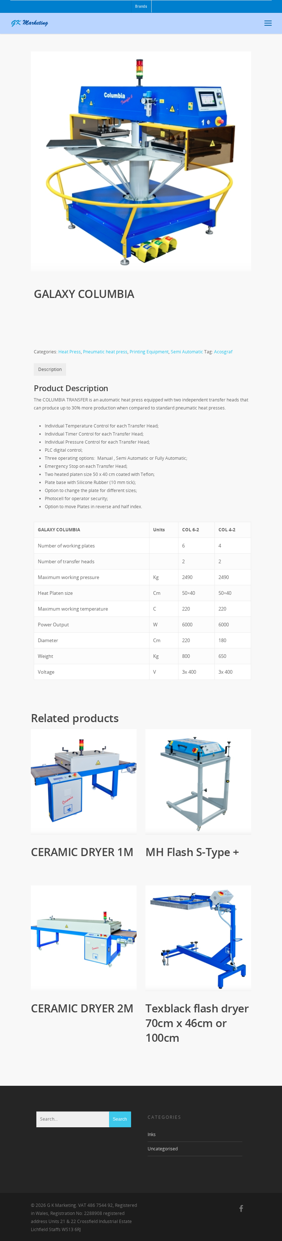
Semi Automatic (187, 352)
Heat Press (69, 352)
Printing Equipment (149, 352)
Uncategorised (163, 1149)
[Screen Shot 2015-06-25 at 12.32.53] (141, 161)
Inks (152, 1134)
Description (50, 369)
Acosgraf (223, 352)
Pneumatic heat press (105, 352)
